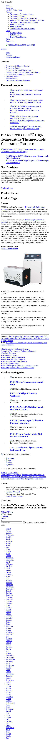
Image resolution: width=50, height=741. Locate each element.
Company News (16, 33)
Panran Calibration (17, 479)
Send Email (5, 516)
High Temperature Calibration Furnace (15, 349)
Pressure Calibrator (17, 24)
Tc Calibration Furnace (9, 355)
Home (8, 6)
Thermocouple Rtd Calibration (33, 475)
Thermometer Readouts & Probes (22, 29)
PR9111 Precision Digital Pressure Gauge (25, 102)
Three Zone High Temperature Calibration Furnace (19, 366)
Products (9, 12)
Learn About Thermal (18, 37)
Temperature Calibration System (22, 14)
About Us (9, 8)
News (8, 31)
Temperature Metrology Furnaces (13, 359)
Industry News (15, 35)
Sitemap (4, 473)
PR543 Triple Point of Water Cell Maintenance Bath (26, 435)
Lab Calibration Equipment (11, 475)
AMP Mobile (13, 473)
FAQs (8, 39)
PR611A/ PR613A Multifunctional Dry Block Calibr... (26, 408)
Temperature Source (17, 16)
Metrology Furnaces (8, 353)
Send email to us (7, 188)
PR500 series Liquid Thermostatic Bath (24, 129)
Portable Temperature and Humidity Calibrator (27, 20)
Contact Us (10, 41)
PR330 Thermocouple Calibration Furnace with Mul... (26, 421)
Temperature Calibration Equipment (14, 477)
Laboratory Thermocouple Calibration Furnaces (18, 351)
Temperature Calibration (34, 479)
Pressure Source (16, 27)
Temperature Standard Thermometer (23, 18)
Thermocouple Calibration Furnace (14, 361)
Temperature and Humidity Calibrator (24, 22)
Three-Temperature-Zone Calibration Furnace (17, 368)
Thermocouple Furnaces (10, 363)
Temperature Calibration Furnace (13, 357)
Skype (3, 518)
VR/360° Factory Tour (14, 10)
